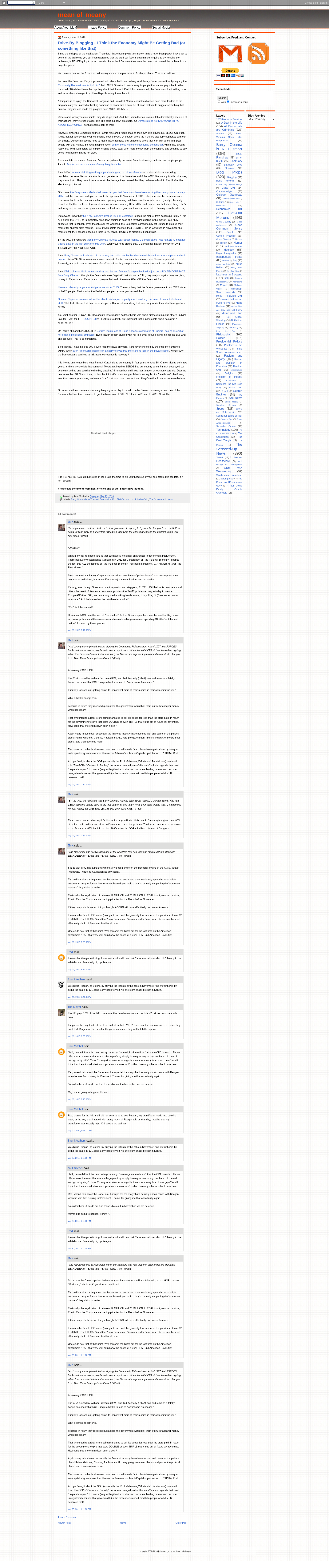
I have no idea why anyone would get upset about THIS (88, 287)
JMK (70, 521)
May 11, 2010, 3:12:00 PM (79, 630)
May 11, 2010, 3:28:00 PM (79, 835)
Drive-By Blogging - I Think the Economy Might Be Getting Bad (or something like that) (121, 45)
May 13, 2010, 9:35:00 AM (80, 1130)
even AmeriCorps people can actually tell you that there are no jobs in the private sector (121, 350)
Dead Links (234, 202)
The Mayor (74, 1006)
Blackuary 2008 (233, 164)
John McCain (141, 499)
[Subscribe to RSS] (258, 66)
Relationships (236, 370)
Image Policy (97, 27)
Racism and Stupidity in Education (229, 363)
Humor (238, 242)
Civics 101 (228, 187)
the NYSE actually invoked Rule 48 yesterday (107, 215)
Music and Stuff (231, 313)
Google (230, 232)
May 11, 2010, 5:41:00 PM (79, 997)
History (223, 243)
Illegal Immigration (226, 253)
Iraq (235, 260)
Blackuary (236, 160)
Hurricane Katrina (233, 246)
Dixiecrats (221, 205)
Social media (231, 402)
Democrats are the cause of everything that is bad (94, 164)
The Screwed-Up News (161, 499)
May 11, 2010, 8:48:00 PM (79, 1099)
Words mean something (229, 475)
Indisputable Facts (229, 256)
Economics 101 (108, 499)
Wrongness (227, 478)
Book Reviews (225, 180)
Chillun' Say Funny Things (229, 184)
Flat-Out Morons (125, 499)
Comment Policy (129, 27)
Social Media (161, 27)
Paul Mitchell (75, 1046)
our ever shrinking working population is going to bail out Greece (106, 172)
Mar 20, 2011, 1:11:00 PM (79, 1158)
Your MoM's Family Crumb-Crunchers (229, 489)
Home (123, 1522)
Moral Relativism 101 (229, 295)
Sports (220, 408)
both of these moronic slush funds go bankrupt (137, 144)
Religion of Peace (229, 376)
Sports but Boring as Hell (229, 415)
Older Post (181, 1522)
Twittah (220, 457)
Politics (220, 337)
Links (226, 278)
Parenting (233, 327)
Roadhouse (231, 380)
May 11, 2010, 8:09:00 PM (79, 1036)
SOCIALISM (90, 319)
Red (70, 952)
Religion (229, 373)
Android (220, 133)
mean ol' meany (82, 14)
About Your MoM (65, 27)
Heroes (238, 239)
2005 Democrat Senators (229, 119)
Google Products (226, 235)
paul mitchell (75, 1168)
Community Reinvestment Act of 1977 (79, 85)
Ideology (229, 249)
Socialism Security (226, 405)
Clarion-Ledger (224, 191)
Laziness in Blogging (229, 274)
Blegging (229, 168)
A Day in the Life (231, 122)
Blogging (232, 177)
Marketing (237, 282)
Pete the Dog (226, 331)
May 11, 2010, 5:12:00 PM (79, 969)
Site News (235, 397)
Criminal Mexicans (230, 198)
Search (225, 391)
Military (224, 285)
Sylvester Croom (226, 426)
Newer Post (64, 1522)
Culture (220, 202)
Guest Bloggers (223, 239)
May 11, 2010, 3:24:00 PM (79, 784)
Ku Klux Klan (233, 271)
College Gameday (229, 194)
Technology (223, 429)
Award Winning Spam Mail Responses (229, 137)
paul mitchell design (182, 1551)
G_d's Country (223, 221)
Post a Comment (67, 1517)
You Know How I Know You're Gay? (229, 482)
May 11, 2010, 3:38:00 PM (79, 942)
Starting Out (226, 419)
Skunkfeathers (77, 979)
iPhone (225, 260)
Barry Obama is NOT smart (85, 499)
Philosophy (223, 334)
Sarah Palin (235, 387)
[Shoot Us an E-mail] (230, 66)
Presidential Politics (229, 341)
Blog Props (229, 172)
